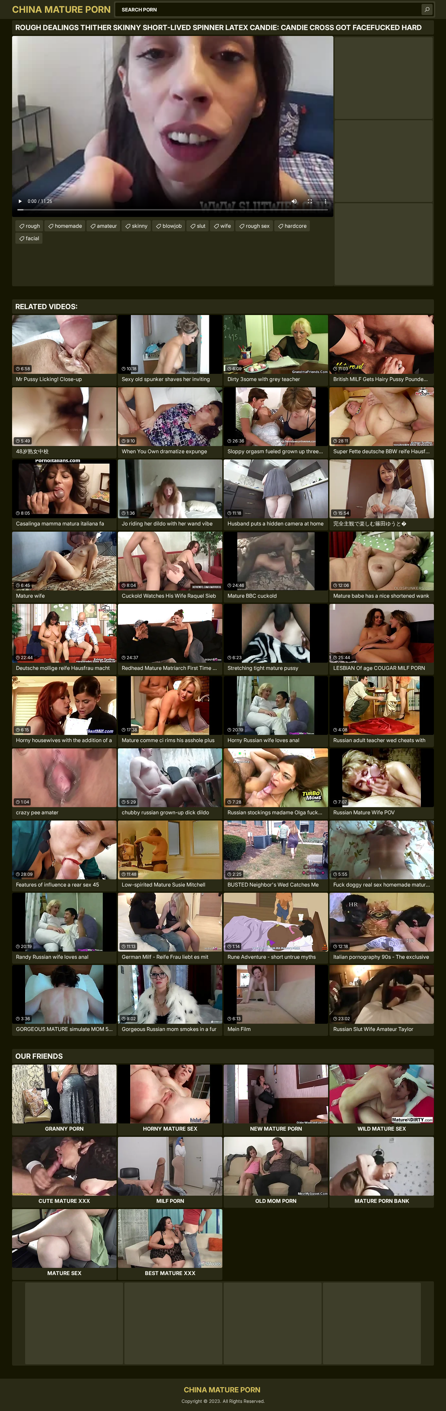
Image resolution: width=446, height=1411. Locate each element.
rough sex (258, 226)
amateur (107, 226)
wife (225, 226)
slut (201, 226)
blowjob (172, 226)
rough (33, 226)
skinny (140, 226)
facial (32, 238)
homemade (68, 226)
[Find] (427, 9)
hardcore (296, 226)
